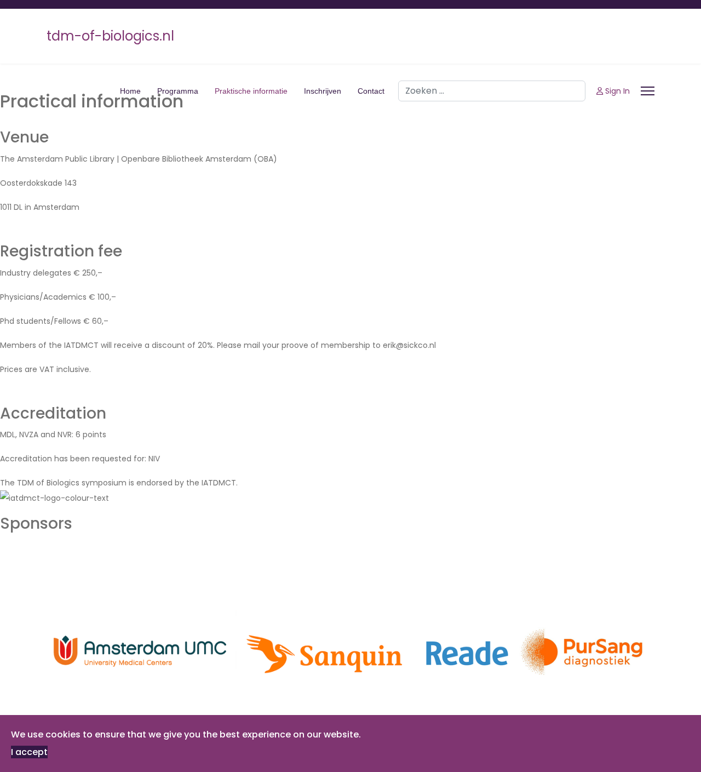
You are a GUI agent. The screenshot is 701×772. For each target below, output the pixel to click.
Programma (177, 91)
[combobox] (491, 91)
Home (130, 91)
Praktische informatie (251, 91)
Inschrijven (322, 91)
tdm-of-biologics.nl (110, 36)
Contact (371, 91)
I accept (29, 752)
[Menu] (647, 91)
